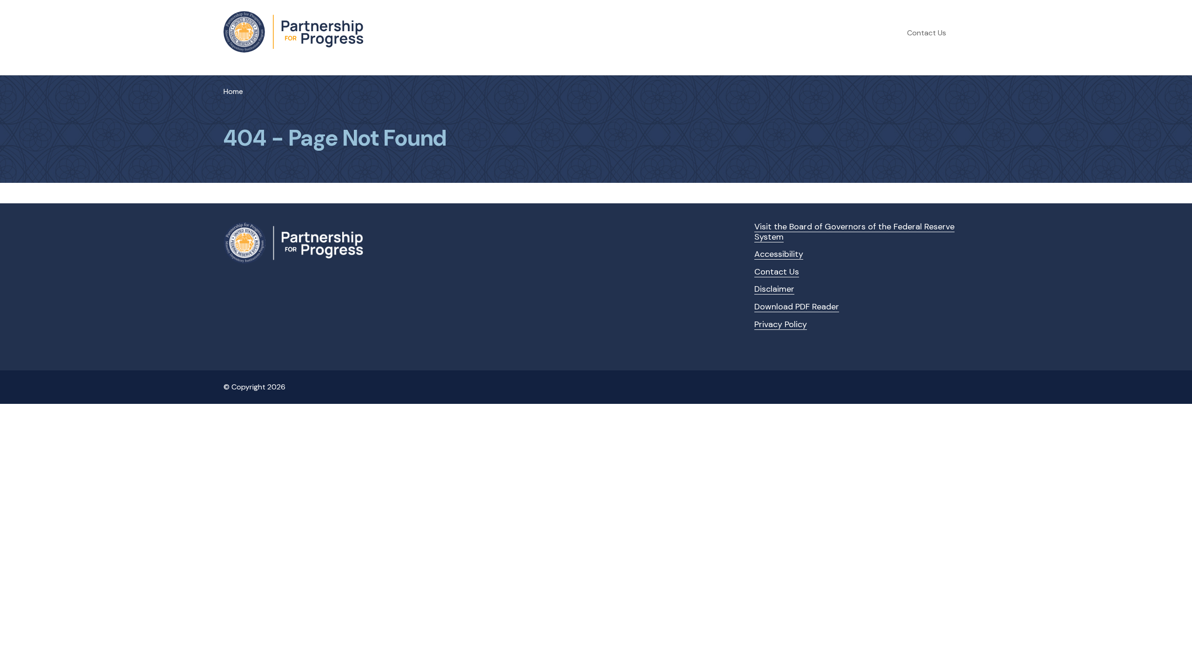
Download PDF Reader (796, 306)
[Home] (293, 32)
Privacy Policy (780, 324)
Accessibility (778, 254)
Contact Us (926, 33)
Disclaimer (774, 289)
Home (233, 91)
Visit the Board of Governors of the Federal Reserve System (854, 231)
